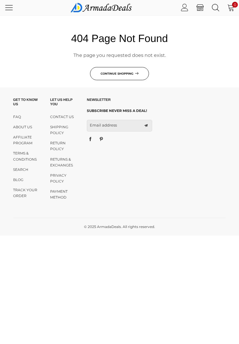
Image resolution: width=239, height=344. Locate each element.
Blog (18, 180)
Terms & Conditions (25, 156)
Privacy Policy (58, 178)
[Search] (215, 7)
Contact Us (62, 117)
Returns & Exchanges (61, 162)
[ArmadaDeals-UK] (101, 7)
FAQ (17, 117)
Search (20, 169)
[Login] (184, 7)
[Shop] (200, 7)
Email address (103, 125)
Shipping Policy (59, 130)
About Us (22, 127)
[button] (146, 125)
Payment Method (59, 194)
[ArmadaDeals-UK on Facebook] (90, 139)
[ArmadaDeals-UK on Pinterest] (101, 139)
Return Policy (58, 146)
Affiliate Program (22, 140)
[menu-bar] (12, 7)
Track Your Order (25, 193)
